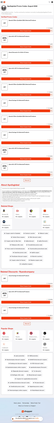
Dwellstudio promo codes (17, 386)
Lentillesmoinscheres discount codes (20, 382)
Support (33, 405)
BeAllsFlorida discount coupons (38, 359)
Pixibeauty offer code (17, 244)
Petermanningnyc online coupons (18, 390)
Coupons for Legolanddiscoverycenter (26, 378)
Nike (44, 336)
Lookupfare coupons (26, 264)
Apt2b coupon (35, 252)
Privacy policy (28, 414)
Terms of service (35, 414)
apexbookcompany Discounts (38, 367)
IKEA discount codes (37, 363)
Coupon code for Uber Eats (13, 241)
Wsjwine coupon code (36, 260)
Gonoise (45, 347)
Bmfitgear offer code (18, 375)
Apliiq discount (30, 241)
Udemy (17, 214)
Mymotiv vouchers (37, 256)
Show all (27, 180)
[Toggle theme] (52, 2)
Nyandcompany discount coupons (16, 359)
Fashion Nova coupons (19, 237)
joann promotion (20, 355)
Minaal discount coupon (35, 375)
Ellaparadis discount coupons (20, 371)
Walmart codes (44, 233)
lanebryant (5, 347)
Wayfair (18, 336)
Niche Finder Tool (35, 403)
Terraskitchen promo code (35, 244)
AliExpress (45, 214)
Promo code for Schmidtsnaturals (16, 248)
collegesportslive (6, 225)
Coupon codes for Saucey (18, 260)
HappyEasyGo (46, 225)
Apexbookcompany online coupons (16, 367)
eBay (30, 214)
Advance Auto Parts (34, 336)
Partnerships (25, 403)
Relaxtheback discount (38, 390)
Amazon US (5, 214)
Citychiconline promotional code (38, 248)
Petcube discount (39, 382)
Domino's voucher (30, 233)
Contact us (27, 405)
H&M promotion (33, 355)
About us (20, 405)
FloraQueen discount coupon (19, 256)
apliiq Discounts (43, 241)
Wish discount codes (35, 237)
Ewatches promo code (20, 252)
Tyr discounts (37, 371)
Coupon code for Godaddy (13, 233)
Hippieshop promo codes (36, 386)
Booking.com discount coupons (18, 363)
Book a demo (17, 403)
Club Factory (5, 336)
